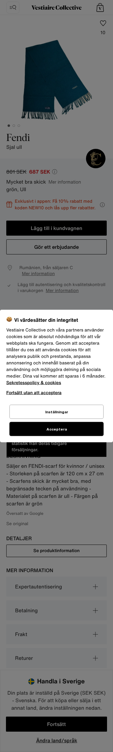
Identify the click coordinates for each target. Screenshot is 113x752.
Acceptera (56, 429)
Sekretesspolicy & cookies (33, 382)
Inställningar (56, 412)
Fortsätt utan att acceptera (34, 392)
